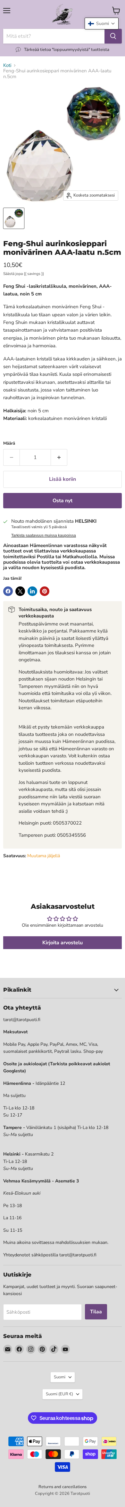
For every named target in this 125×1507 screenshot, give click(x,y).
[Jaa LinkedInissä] (32, 591)
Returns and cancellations (62, 1487)
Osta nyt (62, 500)
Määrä (9, 443)
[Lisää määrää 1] (59, 457)
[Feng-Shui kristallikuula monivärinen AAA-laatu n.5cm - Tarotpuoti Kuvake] (14, 218)
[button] (101, 23)
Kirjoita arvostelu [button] (62, 942)
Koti (7, 65)
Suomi (59, 1377)
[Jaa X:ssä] (20, 591)
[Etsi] (113, 36)
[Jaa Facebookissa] (8, 591)
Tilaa (96, 1311)
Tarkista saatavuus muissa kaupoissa (43, 535)
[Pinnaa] (44, 591)
